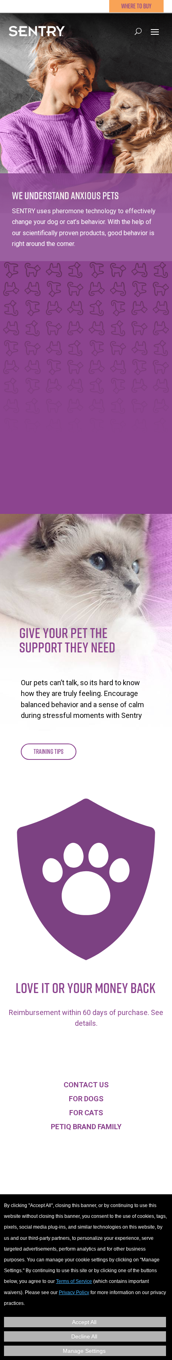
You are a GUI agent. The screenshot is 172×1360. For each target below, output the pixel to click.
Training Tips (49, 751)
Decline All (84, 1336)
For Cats (86, 1112)
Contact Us (86, 1084)
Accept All (84, 1322)
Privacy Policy (74, 1292)
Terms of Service (74, 1281)
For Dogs (86, 1098)
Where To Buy (136, 6)
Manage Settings (84, 1351)
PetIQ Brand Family (86, 1126)
